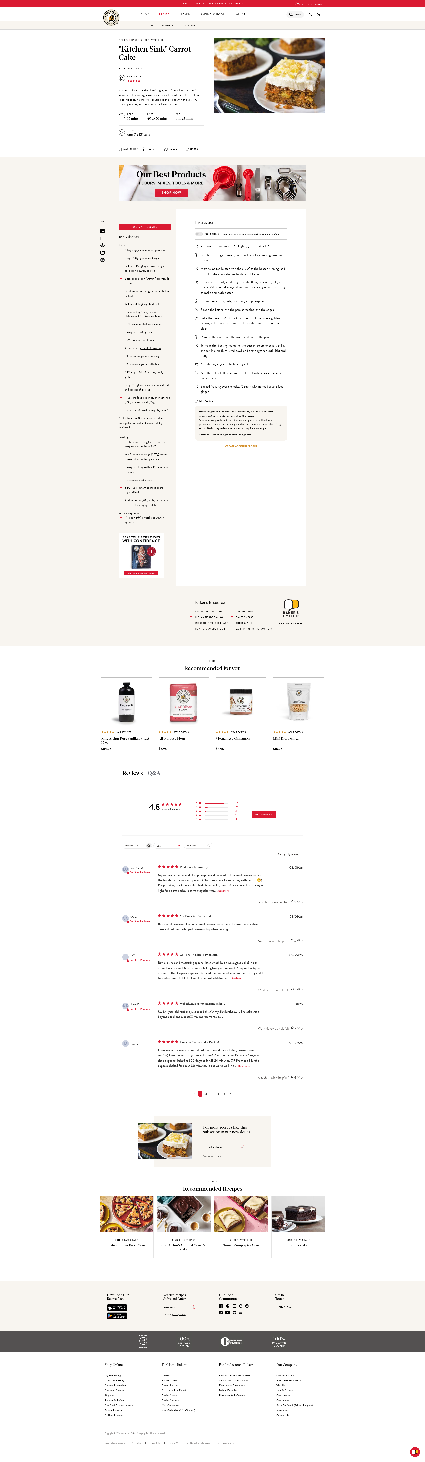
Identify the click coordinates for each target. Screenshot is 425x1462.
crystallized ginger (153, 517)
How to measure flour (210, 628)
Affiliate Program (114, 1415)
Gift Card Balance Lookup (119, 1405)
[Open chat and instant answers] (415, 1452)
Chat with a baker (291, 623)
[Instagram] (234, 1306)
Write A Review (264, 814)
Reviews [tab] (132, 773)
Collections (187, 25)
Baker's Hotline (170, 1385)
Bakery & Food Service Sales (234, 1376)
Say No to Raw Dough (174, 1390)
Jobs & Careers (284, 1390)
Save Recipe (130, 149)
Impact (240, 14)
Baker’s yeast (244, 617)
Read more (223, 891)
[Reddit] (234, 1313)
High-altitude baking (209, 617)
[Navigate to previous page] (194, 1093)
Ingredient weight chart (211, 623)
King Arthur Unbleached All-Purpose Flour (143, 314)
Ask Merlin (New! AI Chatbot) (178, 1410)
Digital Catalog (113, 1376)
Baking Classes (170, 1395)
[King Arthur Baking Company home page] (111, 18)
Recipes (165, 14)
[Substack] (240, 1313)
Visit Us (300, 4)
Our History (283, 1395)
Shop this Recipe (146, 226)
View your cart (318, 14)
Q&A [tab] (154, 773)
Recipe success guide (208, 611)
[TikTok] (227, 1306)
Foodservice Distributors (232, 1385)
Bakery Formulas (228, 1390)
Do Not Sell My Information (198, 1443)
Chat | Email (286, 1307)
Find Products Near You (289, 1380)
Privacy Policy (155, 1443)
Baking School (212, 14)
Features (167, 25)
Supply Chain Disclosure (115, 1443)
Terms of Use (174, 1443)
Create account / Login (241, 446)
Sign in (310, 14)
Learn (186, 14)
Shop (145, 14)
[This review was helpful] (292, 902)
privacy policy (217, 1155)
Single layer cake (152, 40)
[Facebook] (221, 1306)
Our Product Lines (286, 1376)
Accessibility (137, 1443)
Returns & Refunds (115, 1400)
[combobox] (167, 846)
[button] (217, 803)
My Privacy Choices (226, 1443)
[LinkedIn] (221, 1313)
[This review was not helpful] (299, 902)
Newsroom (282, 1410)
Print (152, 149)
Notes (194, 149)
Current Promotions (115, 1385)
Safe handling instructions (254, 628)
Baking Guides (169, 1380)
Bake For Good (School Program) (294, 1405)
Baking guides (245, 611)
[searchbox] (134, 845)
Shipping (109, 1395)
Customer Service (114, 1390)
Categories (148, 25)
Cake (134, 40)
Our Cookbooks (170, 1405)
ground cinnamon (150, 348)
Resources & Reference (232, 1395)
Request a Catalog (114, 1380)
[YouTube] (227, 1313)
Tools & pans (244, 623)
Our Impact (282, 1400)
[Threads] (240, 1306)
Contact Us (282, 1415)
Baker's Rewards (315, 4)
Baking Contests (170, 1400)
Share (173, 149)
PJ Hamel (136, 68)
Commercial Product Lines (233, 1380)
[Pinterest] (247, 1306)
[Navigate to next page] (230, 1093)
